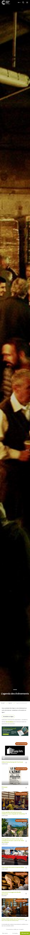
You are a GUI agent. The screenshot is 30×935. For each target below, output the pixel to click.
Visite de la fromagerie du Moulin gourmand (11, 893)
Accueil (2, 703)
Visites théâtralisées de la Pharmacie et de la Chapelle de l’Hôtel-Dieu (13, 919)
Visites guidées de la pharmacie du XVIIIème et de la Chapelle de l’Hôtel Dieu (13, 813)
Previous (4, 750)
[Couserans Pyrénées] (6, 2)
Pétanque (4, 787)
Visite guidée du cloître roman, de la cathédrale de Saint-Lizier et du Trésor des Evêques (13, 840)
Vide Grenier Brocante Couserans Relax (13, 867)
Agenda (10, 703)
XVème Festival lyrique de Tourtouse (12, 762)
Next (25, 750)
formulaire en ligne (8, 716)
